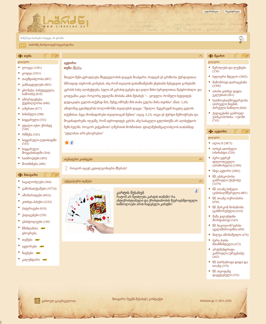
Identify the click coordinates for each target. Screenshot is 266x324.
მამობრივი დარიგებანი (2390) (229, 84)
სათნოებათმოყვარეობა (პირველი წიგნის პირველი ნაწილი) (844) (230, 104)
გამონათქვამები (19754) (39, 188)
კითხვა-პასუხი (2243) (37, 201)
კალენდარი (32, 259)
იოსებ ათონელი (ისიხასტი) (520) (224, 150)
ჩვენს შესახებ (137, 299)
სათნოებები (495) (34, 158)
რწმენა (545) (31, 134)
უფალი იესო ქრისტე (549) (37, 127)
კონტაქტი (156, 299)
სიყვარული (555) (34, 120)
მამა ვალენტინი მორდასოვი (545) (225, 218)
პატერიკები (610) (34, 208)
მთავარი (31, 174)
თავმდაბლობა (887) (36, 79)
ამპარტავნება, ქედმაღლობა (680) (36, 101)
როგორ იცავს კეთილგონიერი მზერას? (98, 168)
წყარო (219, 55)
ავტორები (30, 246)
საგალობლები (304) (36, 182)
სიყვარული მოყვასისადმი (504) (36, 150)
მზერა (77, 68)
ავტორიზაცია (211, 11)
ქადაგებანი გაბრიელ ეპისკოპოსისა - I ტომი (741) (228, 117)
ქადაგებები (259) (34, 215)
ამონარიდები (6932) (36, 195)
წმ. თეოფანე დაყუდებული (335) (225, 273)
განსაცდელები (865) (36, 84)
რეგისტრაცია (232, 11)
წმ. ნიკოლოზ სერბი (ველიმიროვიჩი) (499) (228, 227)
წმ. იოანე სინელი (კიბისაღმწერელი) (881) (229, 191)
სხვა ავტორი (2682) (226, 171)
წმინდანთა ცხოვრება (31, 231)
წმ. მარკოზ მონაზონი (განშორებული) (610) (228, 209)
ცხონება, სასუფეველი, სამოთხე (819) (38, 92)
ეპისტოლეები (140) (36, 221)
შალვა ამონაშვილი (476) (230, 234)
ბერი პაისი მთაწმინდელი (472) (226, 242)
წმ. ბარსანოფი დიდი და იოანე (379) (230, 264)
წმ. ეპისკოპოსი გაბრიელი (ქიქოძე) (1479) (226, 180)
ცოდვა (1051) (31, 73)
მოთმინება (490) (33, 164)
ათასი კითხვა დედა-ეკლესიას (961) (227, 93)
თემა (28, 55)
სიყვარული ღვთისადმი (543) (39, 141)
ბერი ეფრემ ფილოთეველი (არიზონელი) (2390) (226, 161)
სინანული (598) (33, 114)
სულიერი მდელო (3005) (229, 76)
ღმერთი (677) (32, 108)
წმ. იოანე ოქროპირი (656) (227, 200)
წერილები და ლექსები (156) (229, 69)
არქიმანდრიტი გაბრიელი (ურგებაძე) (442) (228, 253)
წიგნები (28, 253)
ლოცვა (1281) (32, 67)
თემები (28, 239)
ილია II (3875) (222, 143)
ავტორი (220, 131)
